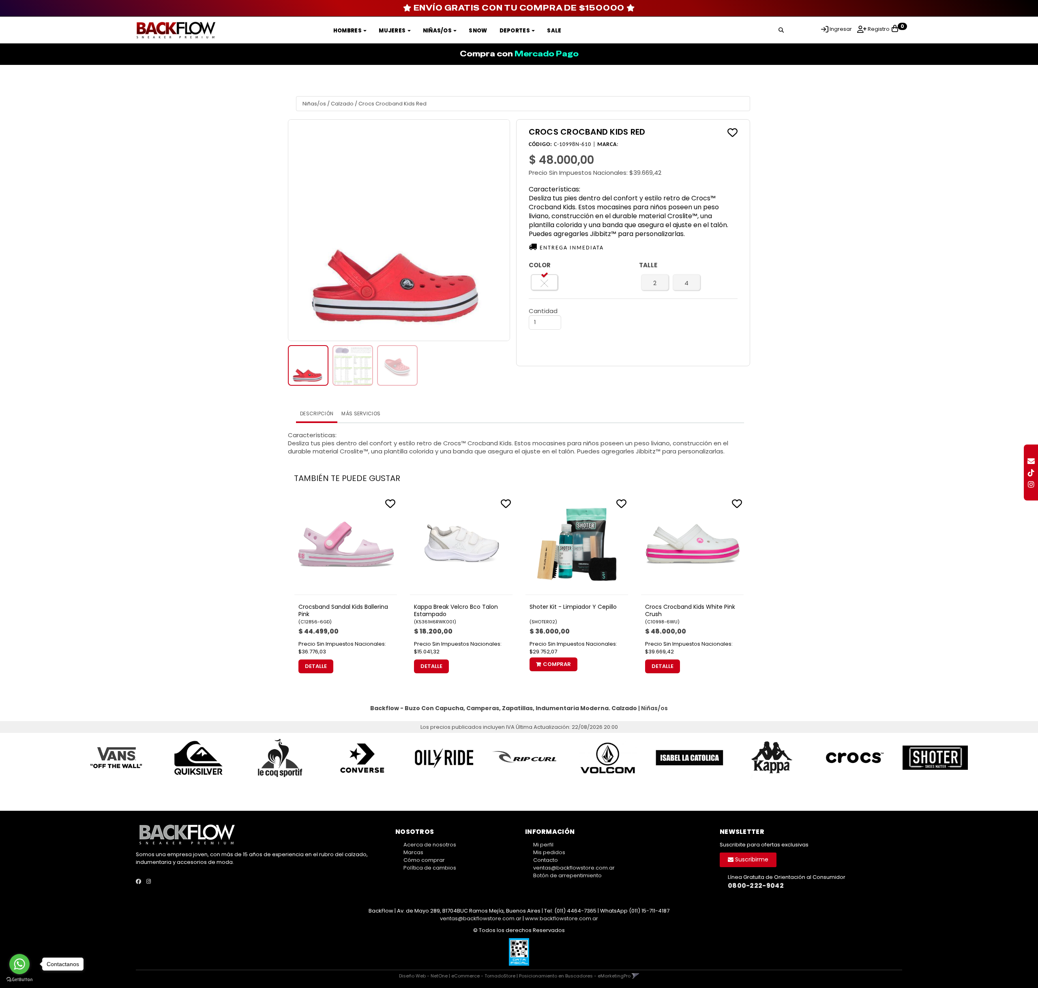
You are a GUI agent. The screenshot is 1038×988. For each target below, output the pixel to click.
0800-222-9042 (756, 885)
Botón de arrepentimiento (567, 875)
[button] (781, 29)
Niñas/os (438, 30)
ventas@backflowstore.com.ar (574, 868)
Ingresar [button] (841, 29)
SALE (554, 30)
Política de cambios (429, 868)
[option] (111, 758)
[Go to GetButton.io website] (19, 979)
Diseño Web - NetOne (423, 976)
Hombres (347, 30)
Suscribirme (750, 859)
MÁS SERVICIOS (360, 413)
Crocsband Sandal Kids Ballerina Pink (343, 610)
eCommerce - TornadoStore (483, 976)
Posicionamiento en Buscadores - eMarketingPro (575, 976)
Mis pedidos (549, 852)
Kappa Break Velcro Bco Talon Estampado (456, 610)
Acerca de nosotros (429, 844)
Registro (878, 29)
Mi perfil (543, 844)
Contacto (545, 860)
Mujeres (392, 30)
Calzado (342, 103)
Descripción (316, 413)
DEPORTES (515, 30)
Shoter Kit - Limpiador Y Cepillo (573, 607)
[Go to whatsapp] (19, 964)
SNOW (478, 30)
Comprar (557, 664)
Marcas (413, 852)
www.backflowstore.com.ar (561, 918)
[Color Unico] (544, 282)
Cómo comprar (424, 860)
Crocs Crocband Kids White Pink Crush (690, 610)
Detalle (316, 666)
